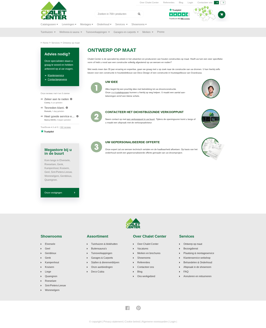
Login (190, 2)
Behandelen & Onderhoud (197, 262)
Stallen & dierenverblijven (105, 262)
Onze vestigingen (53, 192)
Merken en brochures (148, 253)
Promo (160, 32)
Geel (47, 248)
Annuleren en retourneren (197, 276)
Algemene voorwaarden (155, 321)
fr (223, 2)
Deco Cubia (97, 271)
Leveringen (68, 24)
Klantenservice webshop (196, 258)
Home (45, 43)
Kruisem (49, 267)
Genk (48, 258)
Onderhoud (103, 24)
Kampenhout (52, 262)
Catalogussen (48, 24)
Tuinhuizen (47, 32)
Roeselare (50, 281)
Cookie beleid (132, 321)
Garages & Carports (102, 258)
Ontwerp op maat (192, 244)
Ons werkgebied (146, 276)
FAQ (185, 271)
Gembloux (50, 253)
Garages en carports (125, 32)
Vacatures (142, 248)
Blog (181, 2)
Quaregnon (51, 276)
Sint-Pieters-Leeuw (55, 285)
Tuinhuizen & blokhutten (104, 244)
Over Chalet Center (149, 2)
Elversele (50, 244)
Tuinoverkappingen (97, 32)
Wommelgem (52, 290)
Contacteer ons (204, 2)
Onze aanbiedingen (102, 267)
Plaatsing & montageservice (198, 253)
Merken (146, 32)
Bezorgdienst (190, 248)
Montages (85, 24)
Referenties (168, 2)
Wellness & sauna (69, 32)
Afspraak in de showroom (197, 267)
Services (120, 24)
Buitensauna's (99, 248)
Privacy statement (113, 321)
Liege (48, 271)
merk (120, 92)
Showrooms (138, 24)
